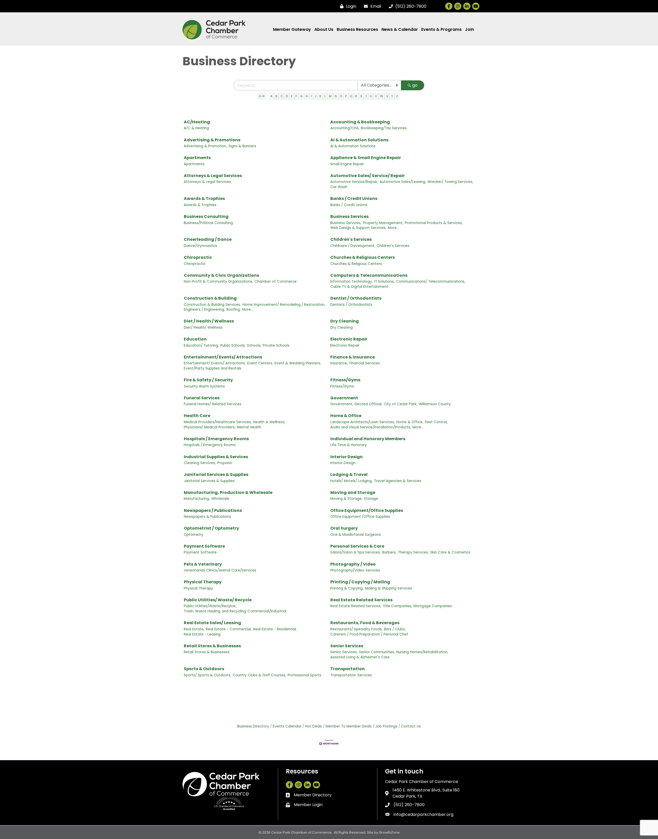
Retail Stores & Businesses (212, 646)
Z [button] (397, 96)
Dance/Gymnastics (200, 245)
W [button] (381, 96)
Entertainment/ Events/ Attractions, (215, 363)
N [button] (336, 96)
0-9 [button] (261, 96)
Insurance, (339, 363)
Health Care (197, 416)
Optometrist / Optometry (211, 528)
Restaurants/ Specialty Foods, (356, 629)
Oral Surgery (344, 528)
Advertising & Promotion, (205, 146)
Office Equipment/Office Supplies (366, 510)
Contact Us (411, 726)
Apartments (197, 158)
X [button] (387, 96)
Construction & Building (210, 298)
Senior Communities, (377, 652)
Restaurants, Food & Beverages (364, 623)
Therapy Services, (413, 552)
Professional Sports (304, 675)
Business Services (349, 216)
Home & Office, (409, 422)
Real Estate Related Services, (355, 606)
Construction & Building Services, (212, 304)
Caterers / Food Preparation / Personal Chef (369, 634)
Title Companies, (397, 606)
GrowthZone (389, 832)
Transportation (347, 669)
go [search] (414, 85)
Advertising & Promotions (212, 140)
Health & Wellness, (269, 422)
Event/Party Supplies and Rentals (212, 368)
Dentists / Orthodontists (351, 304)
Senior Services (346, 646)
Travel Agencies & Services (397, 480)
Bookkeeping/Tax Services (384, 128)
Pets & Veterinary (203, 564)
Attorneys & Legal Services (213, 176)
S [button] (361, 96)
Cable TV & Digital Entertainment (359, 286)
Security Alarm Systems (204, 386)
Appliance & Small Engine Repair (365, 158)
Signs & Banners (242, 146)
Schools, (254, 345)
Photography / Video (353, 564)
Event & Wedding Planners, (298, 363)
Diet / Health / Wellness (209, 321)
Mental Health (249, 427)
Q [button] (351, 96)
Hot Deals (313, 726)
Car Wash (338, 187)
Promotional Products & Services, (434, 222)
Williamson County (435, 404)
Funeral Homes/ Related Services (212, 404)
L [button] (325, 96)
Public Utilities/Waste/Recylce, (210, 606)
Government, (341, 404)
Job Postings (386, 726)
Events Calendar (287, 726)
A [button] (271, 96)
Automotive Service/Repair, (354, 181)
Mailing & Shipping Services (388, 588)
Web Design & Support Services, (358, 227)
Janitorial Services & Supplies (216, 474)
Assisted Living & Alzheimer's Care (360, 657)
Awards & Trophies (204, 198)
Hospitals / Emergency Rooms (216, 439)
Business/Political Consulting (208, 222)
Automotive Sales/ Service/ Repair (367, 176)
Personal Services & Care (357, 546)
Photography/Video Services (355, 570)
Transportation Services (351, 675)
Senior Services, (344, 652)
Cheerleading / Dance (208, 239)
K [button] (320, 96)
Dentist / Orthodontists (355, 298)
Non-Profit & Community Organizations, (218, 281)
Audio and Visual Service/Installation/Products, (370, 427)
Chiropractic (198, 257)
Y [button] (392, 96)
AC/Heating (197, 122)
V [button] (376, 96)
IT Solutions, (384, 281)
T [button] (366, 96)
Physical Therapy (203, 582)
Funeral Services (202, 398)
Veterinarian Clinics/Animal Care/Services (220, 570)
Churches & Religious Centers (362, 257)
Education (195, 339)
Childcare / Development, (352, 245)
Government (344, 398)
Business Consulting (206, 216)
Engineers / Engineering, (204, 309)
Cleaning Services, (200, 462)
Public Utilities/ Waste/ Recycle (218, 600)
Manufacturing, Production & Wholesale (228, 492)
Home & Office (345, 416)
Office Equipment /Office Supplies (360, 516)
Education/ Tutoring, (201, 345)
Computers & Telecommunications (368, 275)
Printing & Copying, (346, 588)
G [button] (301, 96)
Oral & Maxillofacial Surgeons (355, 534)
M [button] (330, 96)
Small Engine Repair (347, 164)
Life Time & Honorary (348, 444)
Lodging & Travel (349, 474)
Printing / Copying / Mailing (360, 582)
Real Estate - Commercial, (229, 629)
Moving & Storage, (346, 498)
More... (393, 227)
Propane (224, 462)
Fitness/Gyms (345, 380)
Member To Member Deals (349, 726)
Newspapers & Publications (207, 516)
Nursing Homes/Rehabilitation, (422, 652)
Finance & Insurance (352, 357)
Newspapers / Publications (213, 510)
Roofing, (233, 309)
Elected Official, (368, 404)
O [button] (341, 96)
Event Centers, (260, 363)
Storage (371, 498)
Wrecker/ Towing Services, (450, 181)
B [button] (276, 96)
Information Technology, (351, 281)
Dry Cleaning (344, 321)
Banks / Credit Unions (353, 198)
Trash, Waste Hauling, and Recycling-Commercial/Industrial (235, 611)
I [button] (311, 96)
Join (469, 29)
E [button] (292, 96)
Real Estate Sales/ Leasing (212, 623)
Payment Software (204, 546)
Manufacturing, (197, 498)
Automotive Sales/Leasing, (403, 181)
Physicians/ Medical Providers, (209, 427)
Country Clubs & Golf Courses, (259, 675)
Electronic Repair (349, 339)
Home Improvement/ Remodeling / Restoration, (283, 304)
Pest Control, (436, 422)
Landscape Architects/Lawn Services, (362, 422)
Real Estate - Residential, (275, 629)
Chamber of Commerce (275, 281)
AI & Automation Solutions (359, 140)
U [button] (371, 96)
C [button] (281, 96)
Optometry (193, 534)
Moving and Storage (352, 492)
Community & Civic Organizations (221, 275)
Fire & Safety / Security (208, 380)
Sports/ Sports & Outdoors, (207, 675)
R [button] (356, 96)
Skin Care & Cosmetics (450, 552)
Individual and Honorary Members (367, 439)
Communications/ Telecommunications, (430, 281)
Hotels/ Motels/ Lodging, (351, 480)
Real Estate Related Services (361, 600)
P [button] (346, 96)
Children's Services (351, 239)
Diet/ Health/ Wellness (203, 327)
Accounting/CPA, (344, 128)
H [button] (307, 96)
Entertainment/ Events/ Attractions (223, 357)
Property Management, (383, 222)
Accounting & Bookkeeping (360, 122)
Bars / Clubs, (395, 629)
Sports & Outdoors (204, 669)
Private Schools (276, 345)
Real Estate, (194, 629)
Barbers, (389, 552)
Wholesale (220, 498)
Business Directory (253, 726)
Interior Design (346, 457)
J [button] (315, 96)
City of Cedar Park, (400, 404)
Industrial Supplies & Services (216, 457)
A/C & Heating (196, 128)
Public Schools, (232, 345)
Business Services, (345, 222)
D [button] (287, 96)
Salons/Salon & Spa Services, (355, 552)
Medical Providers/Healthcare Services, (218, 422)
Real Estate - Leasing (202, 634)
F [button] (296, 96)
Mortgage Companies (433, 606)
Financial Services (364, 363)
